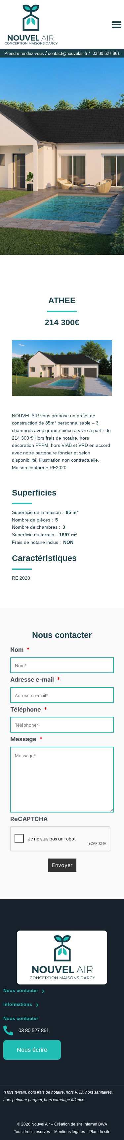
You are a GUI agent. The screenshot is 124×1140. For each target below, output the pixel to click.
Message (26, 739)
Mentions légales (69, 1131)
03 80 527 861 (106, 53)
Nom (20, 649)
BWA (102, 1124)
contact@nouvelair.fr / (69, 53)
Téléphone (28, 709)
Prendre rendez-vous (24, 53)
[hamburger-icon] (116, 24)
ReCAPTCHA (29, 818)
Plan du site (99, 1131)
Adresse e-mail (35, 679)
